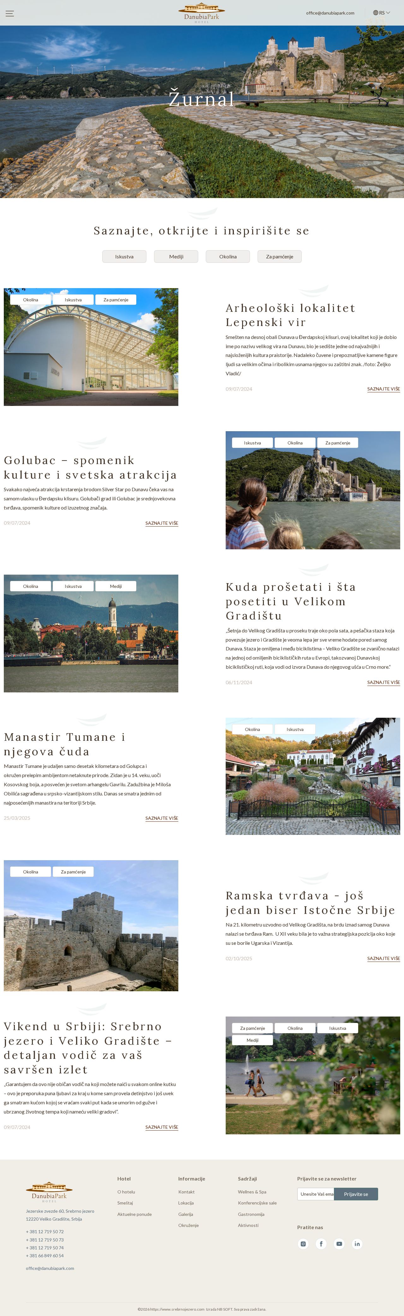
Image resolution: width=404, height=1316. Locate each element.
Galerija (185, 1214)
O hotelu (126, 1191)
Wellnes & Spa (252, 1191)
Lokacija (186, 1202)
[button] (382, 12)
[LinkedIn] (357, 1244)
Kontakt (186, 1191)
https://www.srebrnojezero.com (177, 1309)
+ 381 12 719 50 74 (45, 1247)
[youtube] (339, 1244)
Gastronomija (251, 1214)
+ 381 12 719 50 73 (45, 1239)
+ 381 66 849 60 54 (45, 1255)
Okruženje (188, 1225)
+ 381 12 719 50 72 (45, 1231)
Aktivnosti (248, 1225)
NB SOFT (224, 1309)
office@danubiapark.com (330, 12)
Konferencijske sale (257, 1202)
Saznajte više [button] (383, 388)
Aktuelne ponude (134, 1214)
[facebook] (321, 1244)
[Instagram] (303, 1244)
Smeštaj (125, 1202)
